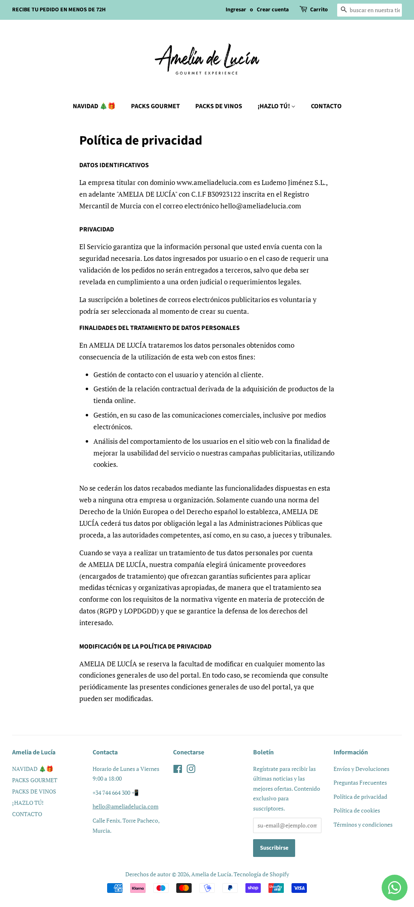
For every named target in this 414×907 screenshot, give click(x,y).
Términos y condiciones (363, 824)
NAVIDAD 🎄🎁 (94, 106)
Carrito (319, 10)
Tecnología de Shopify (261, 874)
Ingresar (236, 10)
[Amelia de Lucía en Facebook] (177, 770)
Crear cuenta (273, 10)
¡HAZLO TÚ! (274, 106)
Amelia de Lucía (211, 874)
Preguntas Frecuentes (360, 782)
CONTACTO (326, 106)
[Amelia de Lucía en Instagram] (190, 770)
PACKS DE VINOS (218, 106)
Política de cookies (357, 810)
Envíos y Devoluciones (361, 769)
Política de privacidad (360, 796)
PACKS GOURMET (155, 106)
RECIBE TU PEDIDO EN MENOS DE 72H (59, 10)
